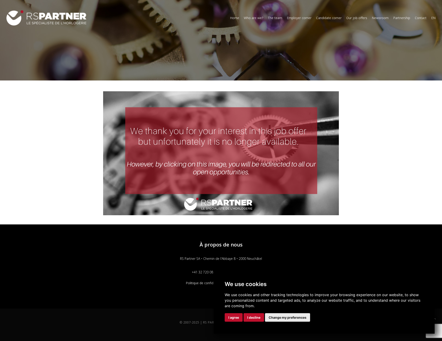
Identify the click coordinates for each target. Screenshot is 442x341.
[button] (434, 318)
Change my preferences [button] (287, 317)
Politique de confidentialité (205, 283)
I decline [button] (253, 317)
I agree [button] (233, 317)
